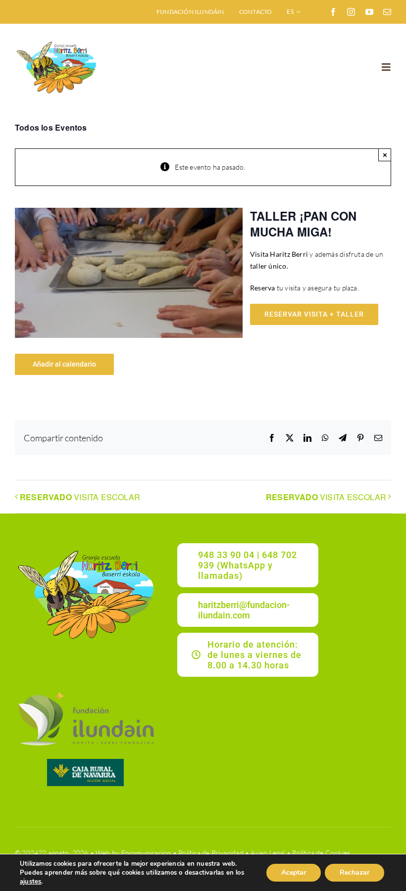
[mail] (387, 12)
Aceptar (293, 872)
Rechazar (354, 872)
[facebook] (333, 12)
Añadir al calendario (64, 364)
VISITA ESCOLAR (80, 497)
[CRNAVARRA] (85, 762)
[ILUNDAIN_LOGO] (85, 690)
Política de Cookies (321, 852)
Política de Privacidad (211, 852)
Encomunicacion (146, 852)
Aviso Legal (268, 852)
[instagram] (351, 12)
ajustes (30, 881)
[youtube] (369, 12)
